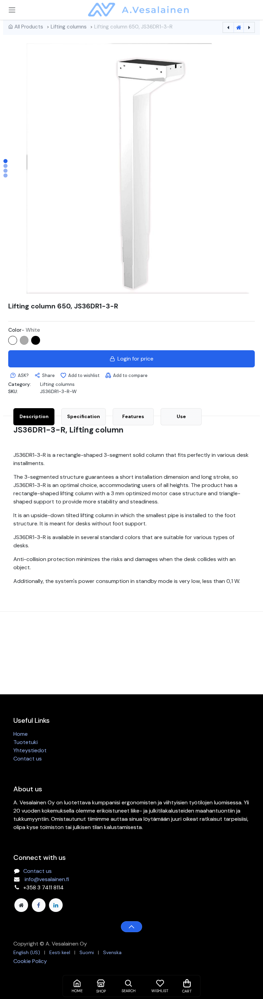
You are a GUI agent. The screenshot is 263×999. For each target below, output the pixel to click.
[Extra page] (21, 905)
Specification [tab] (83, 416)
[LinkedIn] (56, 905)
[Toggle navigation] (12, 10)
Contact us (27, 758)
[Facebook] (39, 905)
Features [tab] (133, 416)
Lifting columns (69, 26)
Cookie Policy (30, 961)
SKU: (13, 391)
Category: (19, 384)
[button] (32, 168)
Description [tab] (34, 416)
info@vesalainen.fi (47, 879)
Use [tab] (181, 416)
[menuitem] (26, 952)
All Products (28, 26)
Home (20, 734)
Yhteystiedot (30, 750)
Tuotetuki (25, 742)
